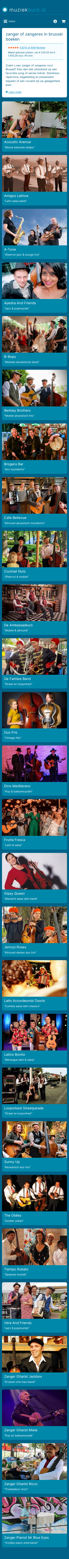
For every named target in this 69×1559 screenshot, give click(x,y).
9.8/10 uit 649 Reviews (32, 47)
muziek (27, 10)
